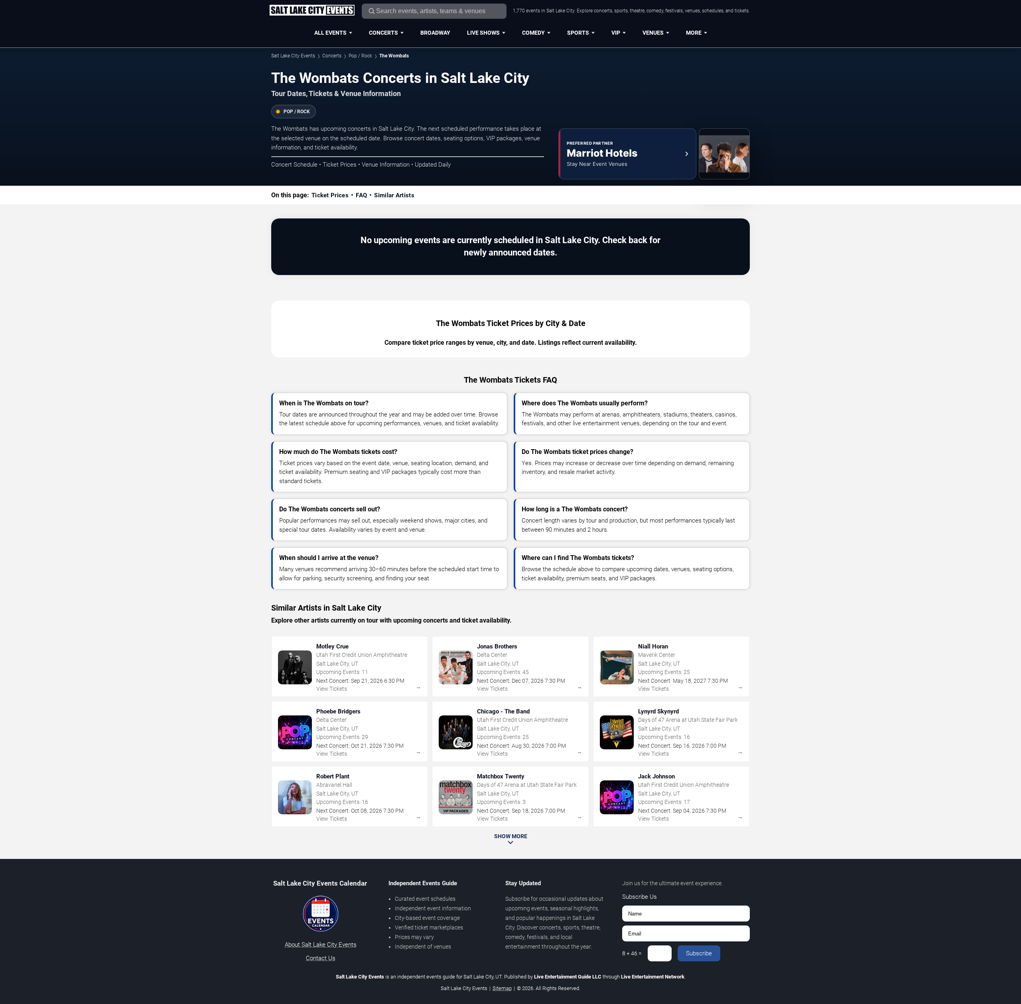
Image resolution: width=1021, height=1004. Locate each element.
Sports (578, 32)
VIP (615, 32)
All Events (330, 32)
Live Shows (483, 32)
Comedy (533, 32)
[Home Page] (312, 10)
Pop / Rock (360, 56)
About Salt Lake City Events (321, 944)
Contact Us (320, 958)
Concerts (383, 32)
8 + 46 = (632, 953)
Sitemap (502, 988)
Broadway (435, 32)
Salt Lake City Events (293, 56)
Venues (653, 32)
